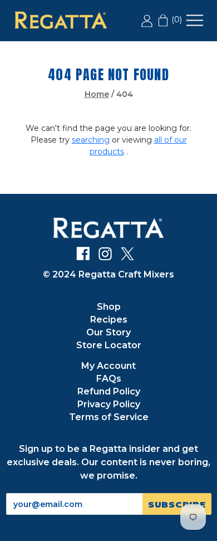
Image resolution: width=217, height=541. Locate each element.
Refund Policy (108, 391)
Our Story (108, 332)
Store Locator (108, 345)
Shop (109, 306)
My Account (108, 365)
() (175, 19)
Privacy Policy (108, 404)
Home (97, 94)
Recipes (108, 319)
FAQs (108, 378)
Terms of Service (109, 417)
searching (91, 140)
